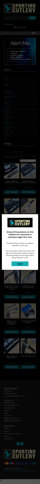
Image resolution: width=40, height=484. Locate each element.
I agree (20, 264)
